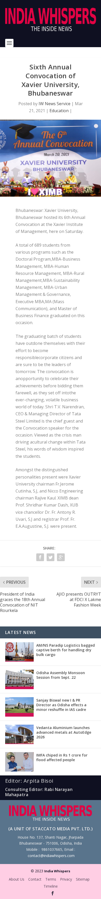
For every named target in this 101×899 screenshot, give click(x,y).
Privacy (66, 879)
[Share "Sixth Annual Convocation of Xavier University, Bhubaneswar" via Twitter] (50, 557)
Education (59, 110)
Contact (34, 879)
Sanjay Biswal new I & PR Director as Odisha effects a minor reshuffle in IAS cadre (61, 705)
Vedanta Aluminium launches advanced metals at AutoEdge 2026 (63, 732)
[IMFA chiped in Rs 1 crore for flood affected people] (19, 762)
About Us (16, 879)
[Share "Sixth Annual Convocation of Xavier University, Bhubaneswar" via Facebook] (40, 557)
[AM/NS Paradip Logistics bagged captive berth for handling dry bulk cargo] (19, 652)
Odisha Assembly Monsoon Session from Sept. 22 (60, 675)
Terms (50, 879)
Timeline (51, 886)
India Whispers (57, 871)
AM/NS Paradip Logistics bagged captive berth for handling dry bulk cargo (65, 650)
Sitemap (83, 879)
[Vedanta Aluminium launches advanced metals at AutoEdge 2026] (19, 734)
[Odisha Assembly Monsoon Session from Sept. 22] (19, 679)
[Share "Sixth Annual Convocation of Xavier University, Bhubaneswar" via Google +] (61, 557)
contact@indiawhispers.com (51, 855)
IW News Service (54, 103)
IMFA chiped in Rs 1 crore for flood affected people (62, 757)
